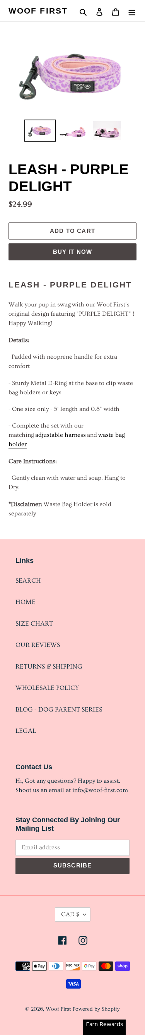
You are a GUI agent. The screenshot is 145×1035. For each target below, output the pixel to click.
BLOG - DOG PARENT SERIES (58, 709)
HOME (25, 602)
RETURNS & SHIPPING (48, 666)
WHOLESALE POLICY (47, 687)
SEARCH (28, 580)
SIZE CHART (34, 623)
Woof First (38, 10)
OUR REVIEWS (37, 644)
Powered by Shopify (96, 1009)
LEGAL (25, 730)
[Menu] (132, 11)
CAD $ (70, 914)
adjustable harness (60, 434)
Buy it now (72, 251)
